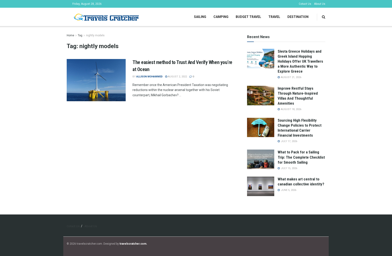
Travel (274, 17)
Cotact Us (305, 3)
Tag (80, 35)
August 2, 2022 (177, 76)
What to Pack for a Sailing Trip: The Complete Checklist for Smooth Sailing (301, 157)
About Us (319, 3)
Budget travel (248, 17)
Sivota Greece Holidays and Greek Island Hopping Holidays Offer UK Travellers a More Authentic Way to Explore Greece (300, 61)
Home (70, 35)
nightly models (95, 35)
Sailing (200, 17)
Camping (220, 17)
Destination (298, 17)
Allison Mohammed (149, 76)
